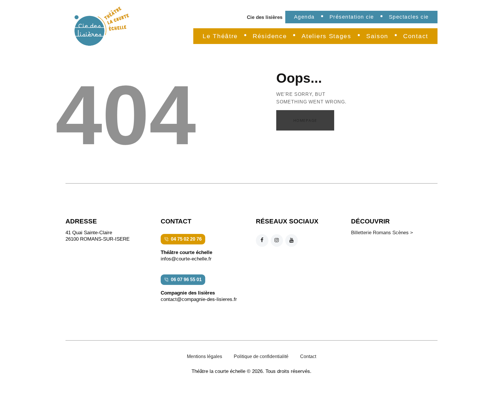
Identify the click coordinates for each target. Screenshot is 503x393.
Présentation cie (352, 17)
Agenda (304, 17)
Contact (415, 36)
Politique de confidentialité (261, 356)
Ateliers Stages (326, 36)
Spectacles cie (409, 17)
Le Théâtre (220, 36)
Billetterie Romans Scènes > (382, 232)
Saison (377, 36)
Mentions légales (204, 356)
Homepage (305, 120)
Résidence (270, 36)
